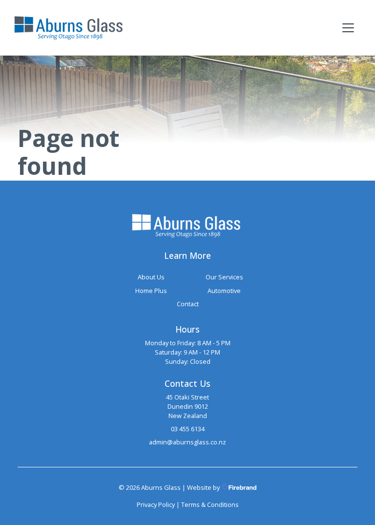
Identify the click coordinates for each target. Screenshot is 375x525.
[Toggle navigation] (348, 28)
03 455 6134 (188, 428)
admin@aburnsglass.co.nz (187, 442)
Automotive (224, 290)
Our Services (224, 277)
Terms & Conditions (210, 504)
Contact (188, 303)
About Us (151, 277)
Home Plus (151, 290)
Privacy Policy (156, 504)
